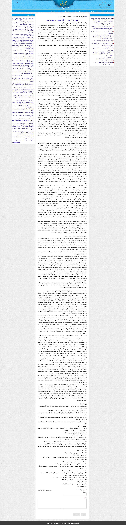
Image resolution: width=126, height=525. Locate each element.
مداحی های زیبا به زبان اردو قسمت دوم (24, 100)
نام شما (85, 492)
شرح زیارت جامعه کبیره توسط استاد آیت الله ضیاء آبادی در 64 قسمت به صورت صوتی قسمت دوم (22, 97)
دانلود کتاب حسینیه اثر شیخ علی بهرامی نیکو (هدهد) (22, 116)
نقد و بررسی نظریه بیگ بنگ (107, 57)
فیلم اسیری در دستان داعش (107, 60)
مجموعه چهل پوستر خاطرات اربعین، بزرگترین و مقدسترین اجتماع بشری (103, 63)
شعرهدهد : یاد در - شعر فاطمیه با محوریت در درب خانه (22, 50)
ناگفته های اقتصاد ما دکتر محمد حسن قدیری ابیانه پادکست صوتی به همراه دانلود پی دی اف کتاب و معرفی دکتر (22, 47)
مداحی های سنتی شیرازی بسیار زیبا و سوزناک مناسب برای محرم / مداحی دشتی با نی (22, 102)
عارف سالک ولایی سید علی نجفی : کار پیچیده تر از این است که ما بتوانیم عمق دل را (22, 69)
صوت (97, 11)
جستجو (53, 11)
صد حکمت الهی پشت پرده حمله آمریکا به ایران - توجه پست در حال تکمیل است (22, 23)
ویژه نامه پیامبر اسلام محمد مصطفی (25, 135)
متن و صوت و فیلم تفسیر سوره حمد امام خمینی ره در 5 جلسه (22, 60)
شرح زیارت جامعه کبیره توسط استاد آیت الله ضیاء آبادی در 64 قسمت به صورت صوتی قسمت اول (22, 92)
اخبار (107, 11)
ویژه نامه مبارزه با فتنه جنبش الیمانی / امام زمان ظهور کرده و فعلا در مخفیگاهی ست (22, 132)
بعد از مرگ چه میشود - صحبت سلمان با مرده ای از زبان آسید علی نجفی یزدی (22, 72)
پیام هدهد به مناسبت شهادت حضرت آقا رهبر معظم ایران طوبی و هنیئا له (22, 34)
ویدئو (92, 11)
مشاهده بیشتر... (16, 142)
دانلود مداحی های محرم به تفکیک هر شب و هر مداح (22, 109)
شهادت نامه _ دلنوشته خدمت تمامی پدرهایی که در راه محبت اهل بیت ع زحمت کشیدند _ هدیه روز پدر (22, 120)
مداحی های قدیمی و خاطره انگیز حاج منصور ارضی (22, 112)
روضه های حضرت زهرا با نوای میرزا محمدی (23, 43)
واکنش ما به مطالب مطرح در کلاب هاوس (104, 59)
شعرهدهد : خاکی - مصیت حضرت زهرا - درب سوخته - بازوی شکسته (22, 54)
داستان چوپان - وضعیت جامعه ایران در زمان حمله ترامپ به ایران (22, 26)
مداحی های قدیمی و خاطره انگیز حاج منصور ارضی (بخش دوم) (22, 106)
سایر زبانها (67, 11)
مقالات (102, 11)
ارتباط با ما (59, 11)
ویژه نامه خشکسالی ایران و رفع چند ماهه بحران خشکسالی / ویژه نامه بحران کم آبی (22, 65)
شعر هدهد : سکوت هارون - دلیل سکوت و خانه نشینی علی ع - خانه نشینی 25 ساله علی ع (22, 57)
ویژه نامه (74, 11)
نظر (85, 498)
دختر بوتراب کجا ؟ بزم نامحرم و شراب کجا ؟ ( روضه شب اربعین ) (22, 137)
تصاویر (87, 11)
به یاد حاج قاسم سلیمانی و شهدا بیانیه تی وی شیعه (22, 128)
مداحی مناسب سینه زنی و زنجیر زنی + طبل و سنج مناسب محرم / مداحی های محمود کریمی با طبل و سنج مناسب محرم (22, 84)
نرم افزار (81, 11)
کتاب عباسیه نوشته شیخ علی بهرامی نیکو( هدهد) (22, 75)
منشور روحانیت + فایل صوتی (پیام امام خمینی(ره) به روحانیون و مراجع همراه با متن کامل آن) (22, 79)
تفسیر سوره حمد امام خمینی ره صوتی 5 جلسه (23, 63)
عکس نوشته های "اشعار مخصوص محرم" (24, 140)
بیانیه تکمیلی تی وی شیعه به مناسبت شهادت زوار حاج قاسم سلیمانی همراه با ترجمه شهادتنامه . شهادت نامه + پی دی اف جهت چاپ (22, 125)
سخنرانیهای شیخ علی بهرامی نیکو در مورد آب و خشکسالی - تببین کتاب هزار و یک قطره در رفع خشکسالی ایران (103, 53)
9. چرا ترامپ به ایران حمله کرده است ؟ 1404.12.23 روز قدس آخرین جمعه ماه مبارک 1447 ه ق (22, 31)
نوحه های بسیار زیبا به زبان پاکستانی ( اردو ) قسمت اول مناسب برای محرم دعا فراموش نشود (22, 88)
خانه (112, 11)
